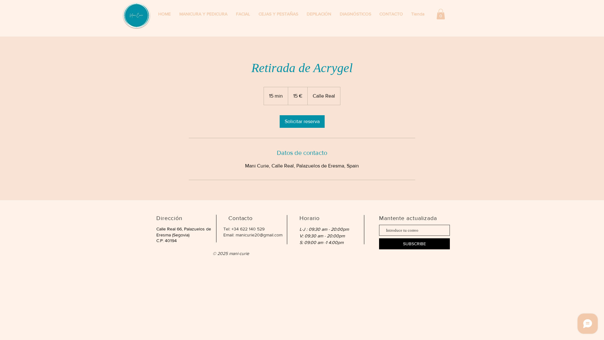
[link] (302, 121)
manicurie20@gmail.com (259, 234)
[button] (418, 14)
